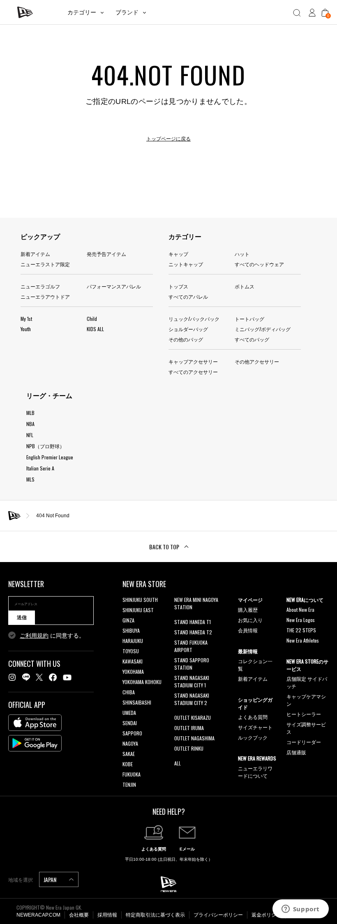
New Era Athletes (302, 640)
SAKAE (128, 753)
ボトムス (244, 286)
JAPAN (51, 879)
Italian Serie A (40, 468)
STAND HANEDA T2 (193, 632)
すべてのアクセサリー (193, 371)
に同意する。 (52, 635)
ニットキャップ (185, 263)
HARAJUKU (132, 640)
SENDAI (129, 722)
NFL (29, 434)
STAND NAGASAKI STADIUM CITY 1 (191, 681)
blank (179, 617)
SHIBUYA (131, 630)
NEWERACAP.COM (38, 915)
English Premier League (49, 457)
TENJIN (129, 784)
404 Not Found (52, 515)
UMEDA (129, 712)
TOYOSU (130, 650)
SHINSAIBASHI (136, 702)
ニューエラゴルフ (40, 286)
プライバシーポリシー (218, 915)
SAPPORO (132, 733)
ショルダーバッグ (188, 328)
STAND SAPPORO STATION (191, 664)
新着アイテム (35, 253)
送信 (22, 617)
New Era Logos (300, 619)
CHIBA (128, 692)
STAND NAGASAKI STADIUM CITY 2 (191, 699)
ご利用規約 (34, 635)
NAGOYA (130, 743)
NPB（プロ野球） (45, 445)
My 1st (26, 318)
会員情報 (248, 630)
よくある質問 (253, 716)
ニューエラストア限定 (45, 263)
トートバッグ (249, 318)
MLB (30, 412)
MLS (30, 479)
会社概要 (79, 915)
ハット (242, 253)
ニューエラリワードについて (255, 772)
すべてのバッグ (252, 339)
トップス (178, 286)
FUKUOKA (131, 774)
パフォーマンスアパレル (114, 286)
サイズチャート (255, 727)
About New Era (300, 609)
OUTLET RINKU (188, 748)
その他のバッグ (185, 339)
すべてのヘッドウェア (259, 263)
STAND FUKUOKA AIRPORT (191, 646)
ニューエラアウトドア (45, 296)
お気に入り (250, 619)
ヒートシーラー (303, 713)
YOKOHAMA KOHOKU (142, 681)
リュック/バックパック (193, 318)
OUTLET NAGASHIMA (194, 738)
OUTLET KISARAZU (192, 717)
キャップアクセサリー (193, 361)
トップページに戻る (168, 139)
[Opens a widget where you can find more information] (300, 909)
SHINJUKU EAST (138, 609)
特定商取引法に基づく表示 (155, 915)
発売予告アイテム (106, 253)
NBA (30, 423)
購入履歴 (248, 609)
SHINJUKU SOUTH (140, 599)
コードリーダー (303, 741)
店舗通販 (296, 752)
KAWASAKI (132, 661)
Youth (26, 328)
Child (92, 318)
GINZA (128, 620)
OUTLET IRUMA (189, 727)
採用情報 (107, 915)
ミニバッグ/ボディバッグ (263, 328)
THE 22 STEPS (301, 630)
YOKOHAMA (133, 671)
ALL (177, 763)
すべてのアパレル (188, 296)
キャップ (178, 253)
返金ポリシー (266, 915)
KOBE (127, 763)
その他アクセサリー (257, 361)
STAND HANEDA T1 (192, 621)
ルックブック (253, 737)
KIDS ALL (95, 328)
